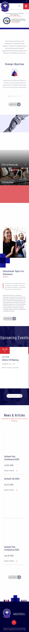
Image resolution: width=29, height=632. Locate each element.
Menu (26, 6)
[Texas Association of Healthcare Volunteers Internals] (5, 7)
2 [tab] (11, 96)
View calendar (13, 396)
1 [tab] (9, 96)
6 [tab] (20, 96)
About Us (13, 104)
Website (19, 629)
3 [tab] (13, 96)
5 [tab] (18, 96)
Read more (8, 318)
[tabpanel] (14, 78)
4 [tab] (16, 96)
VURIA (24, 629)
